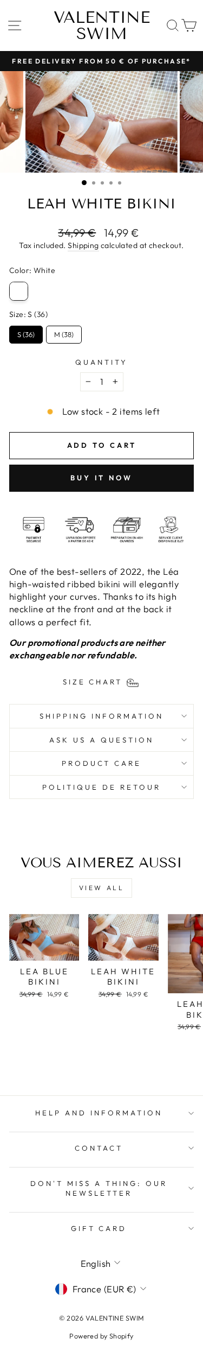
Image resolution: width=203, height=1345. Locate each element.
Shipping (83, 245)
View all (102, 888)
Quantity (101, 362)
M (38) (64, 332)
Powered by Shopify (101, 1335)
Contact (99, 1148)
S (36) (26, 332)
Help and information (98, 1112)
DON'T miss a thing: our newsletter (98, 1188)
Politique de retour (101, 787)
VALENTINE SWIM (102, 25)
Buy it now (101, 477)
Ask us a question (101, 739)
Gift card (99, 1228)
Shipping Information (101, 716)
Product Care (102, 763)
